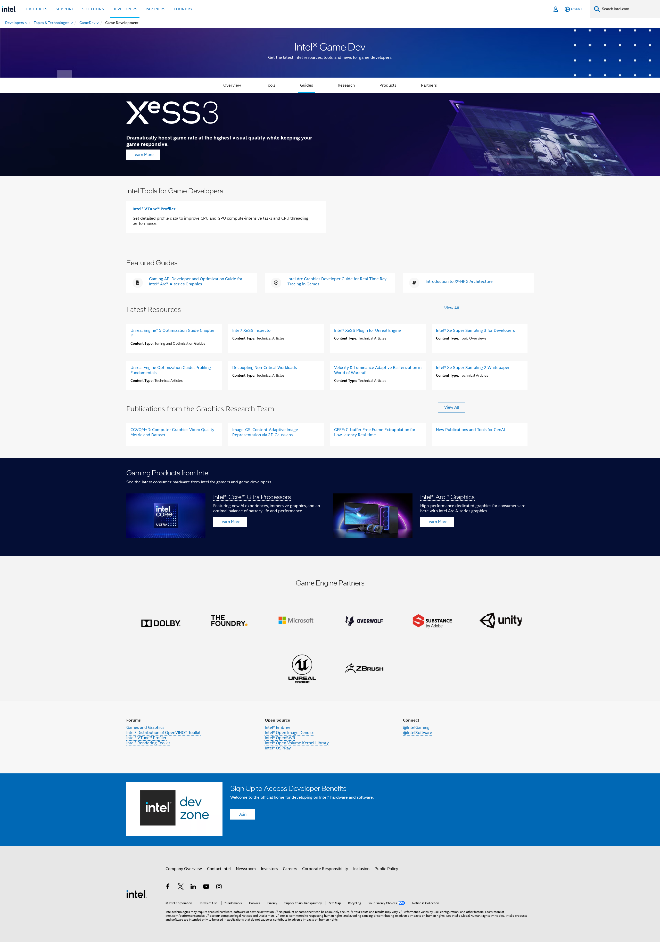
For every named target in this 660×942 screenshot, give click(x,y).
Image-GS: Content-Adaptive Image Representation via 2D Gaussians (265, 432)
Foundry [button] (183, 9)
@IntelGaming (416, 727)
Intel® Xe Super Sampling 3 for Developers (475, 330)
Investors (269, 868)
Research (346, 85)
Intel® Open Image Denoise (290, 732)
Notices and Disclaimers (258, 916)
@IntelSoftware (417, 732)
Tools (270, 85)
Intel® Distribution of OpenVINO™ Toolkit (163, 732)
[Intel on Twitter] (180, 887)
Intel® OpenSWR (280, 737)
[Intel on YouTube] (206, 887)
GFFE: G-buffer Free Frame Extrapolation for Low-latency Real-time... (374, 432)
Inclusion (361, 868)
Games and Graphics (145, 727)
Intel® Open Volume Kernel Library (297, 743)
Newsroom (246, 868)
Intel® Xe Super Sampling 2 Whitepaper (473, 367)
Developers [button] (124, 9)
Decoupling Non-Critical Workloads (264, 367)
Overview (232, 85)
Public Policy (386, 868)
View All (451, 308)
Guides (306, 85)
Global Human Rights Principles (482, 916)
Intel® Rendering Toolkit (148, 743)
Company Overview (184, 868)
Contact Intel (219, 868)
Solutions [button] (93, 9)
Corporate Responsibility (325, 868)
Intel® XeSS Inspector (252, 330)
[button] (330, 507)
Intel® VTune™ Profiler (154, 209)
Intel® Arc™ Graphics (447, 497)
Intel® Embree (278, 727)
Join (242, 814)
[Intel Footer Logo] (136, 893)
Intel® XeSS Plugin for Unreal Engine (367, 330)
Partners (429, 85)
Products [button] (36, 9)
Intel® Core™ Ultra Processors (252, 497)
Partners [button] (156, 9)
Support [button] (65, 9)
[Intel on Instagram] (218, 887)
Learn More (143, 154)
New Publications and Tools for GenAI (470, 429)
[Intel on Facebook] (167, 887)
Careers (290, 868)
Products (388, 85)
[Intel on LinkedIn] (193, 887)
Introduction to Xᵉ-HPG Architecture (459, 281)
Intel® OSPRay (278, 748)
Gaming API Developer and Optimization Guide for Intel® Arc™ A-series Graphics (195, 281)
